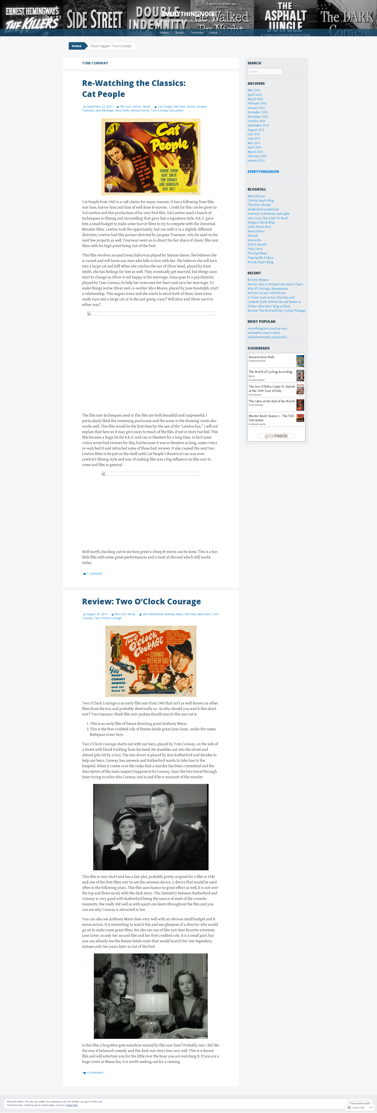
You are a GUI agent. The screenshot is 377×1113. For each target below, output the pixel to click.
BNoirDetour (256, 196)
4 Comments (95, 1072)
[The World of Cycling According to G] (300, 375)
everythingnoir (188, 14)
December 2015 (258, 112)
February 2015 (257, 156)
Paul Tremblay (257, 405)
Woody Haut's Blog (260, 262)
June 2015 (254, 138)
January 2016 (256, 108)
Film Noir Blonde (259, 205)
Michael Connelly (258, 361)
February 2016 (257, 103)
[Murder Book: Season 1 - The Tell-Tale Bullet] (300, 418)
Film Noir (179, 106)
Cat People (165, 106)
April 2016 (255, 95)
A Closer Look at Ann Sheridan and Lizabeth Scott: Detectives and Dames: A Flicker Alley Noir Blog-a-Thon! (274, 302)
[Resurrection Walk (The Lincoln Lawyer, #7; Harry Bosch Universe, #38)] (300, 361)
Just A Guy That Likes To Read (267, 218)
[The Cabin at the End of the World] (300, 405)
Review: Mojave (258, 280)
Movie (146, 106)
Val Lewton (176, 110)
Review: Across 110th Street (266, 293)
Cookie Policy (72, 1105)
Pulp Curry (255, 249)
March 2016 (255, 99)
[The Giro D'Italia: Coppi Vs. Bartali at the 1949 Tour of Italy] (300, 390)
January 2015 (256, 160)
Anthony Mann (173, 614)
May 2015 (254, 143)
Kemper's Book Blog (261, 222)
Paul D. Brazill (257, 244)
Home (76, 46)
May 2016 (254, 90)
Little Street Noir (259, 227)
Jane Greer (204, 614)
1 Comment (94, 573)
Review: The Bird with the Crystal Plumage (276, 311)
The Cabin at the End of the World (272, 401)
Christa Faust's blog (261, 201)
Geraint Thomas (258, 380)
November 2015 (258, 117)
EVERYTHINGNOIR (263, 171)
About (214, 32)
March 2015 (255, 152)
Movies (164, 32)
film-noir (125, 106)
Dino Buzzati (256, 395)
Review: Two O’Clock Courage (141, 601)
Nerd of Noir (256, 231)
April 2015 (255, 147)
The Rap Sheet (257, 253)
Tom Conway (159, 110)
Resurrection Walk (261, 357)
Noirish (253, 236)
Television (196, 32)
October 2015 (256, 121)
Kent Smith (122, 110)
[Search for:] (265, 72)
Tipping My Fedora (260, 258)
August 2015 (256, 130)
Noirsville (254, 240)
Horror (137, 106)
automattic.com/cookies (264, 333)
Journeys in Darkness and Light (268, 214)
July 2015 (254, 134)
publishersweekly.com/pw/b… (268, 337)
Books (180, 32)
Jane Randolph (104, 110)
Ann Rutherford (152, 614)
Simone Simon (140, 110)
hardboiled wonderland (263, 209)
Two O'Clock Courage (108, 618)
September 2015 (258, 125)
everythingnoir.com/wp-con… (268, 328)
